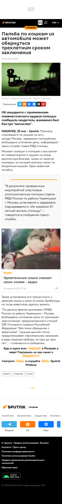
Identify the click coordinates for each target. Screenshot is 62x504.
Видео (7, 273)
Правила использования (26, 442)
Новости (6, 374)
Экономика (24, 415)
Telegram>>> (31, 356)
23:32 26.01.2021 (10, 58)
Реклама (44, 442)
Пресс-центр (19, 447)
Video (20, 361)
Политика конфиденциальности (18, 451)
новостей (34, 348)
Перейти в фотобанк (42, 98)
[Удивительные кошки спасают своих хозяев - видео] (31, 249)
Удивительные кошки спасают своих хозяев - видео (27, 280)
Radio (45, 361)
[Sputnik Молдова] (9, 23)
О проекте (7, 442)
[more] (57, 288)
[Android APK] (11, 476)
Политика (8, 415)
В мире (30, 374)
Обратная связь (9, 467)
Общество (18, 374)
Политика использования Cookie (18, 455)
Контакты (6, 447)
